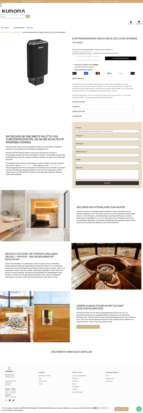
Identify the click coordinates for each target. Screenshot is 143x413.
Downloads (77, 116)
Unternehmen (108, 1)
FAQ (40, 378)
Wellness (5, 28)
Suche (41, 384)
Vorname (79, 136)
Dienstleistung (78, 111)
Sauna (74, 384)
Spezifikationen (78, 102)
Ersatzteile (75, 386)
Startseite (5, 32)
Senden (107, 183)
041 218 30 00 (37, 1)
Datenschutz (110, 378)
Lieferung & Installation (79, 375)
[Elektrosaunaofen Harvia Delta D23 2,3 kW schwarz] (38, 62)
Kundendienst (29, 1)
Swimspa (75, 381)
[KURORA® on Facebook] (7, 401)
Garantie (76, 106)
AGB (107, 375)
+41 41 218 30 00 (55, 165)
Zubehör (16, 32)
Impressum (109, 381)
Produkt (78, 128)
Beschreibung (78, 78)
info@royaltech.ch (27, 165)
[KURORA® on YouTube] (14, 401)
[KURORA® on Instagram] (10, 401)
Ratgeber (116, 1)
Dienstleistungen (77, 392)
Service (30, 28)
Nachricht (79, 168)
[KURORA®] (13, 11)
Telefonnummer (81, 152)
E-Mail (78, 159)
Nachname (80, 144)
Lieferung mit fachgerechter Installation (106, 53)
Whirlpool (75, 378)
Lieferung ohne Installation (81, 53)
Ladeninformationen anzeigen (83, 69)
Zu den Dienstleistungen (88, 327)
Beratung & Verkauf (97, 1)
